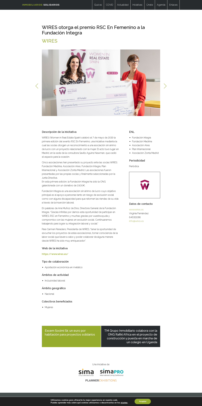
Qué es (98, 4)
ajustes (124, 402)
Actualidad (123, 4)
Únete (149, 4)
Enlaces (173, 4)
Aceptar (142, 401)
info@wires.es (136, 221)
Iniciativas (137, 4)
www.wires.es (136, 209)
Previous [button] (37, 86)
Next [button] (165, 86)
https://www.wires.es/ (55, 254)
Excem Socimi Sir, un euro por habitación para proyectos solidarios (70, 332)
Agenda (161, 4)
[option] (101, 82)
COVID (109, 4)
